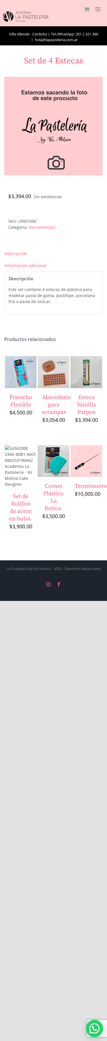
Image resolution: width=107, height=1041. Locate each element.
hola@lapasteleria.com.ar (56, 39)
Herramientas (42, 227)
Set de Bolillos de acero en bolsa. (20, 507)
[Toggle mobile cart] (87, 9)
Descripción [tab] (16, 253)
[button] (94, 1028)
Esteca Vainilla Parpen (86, 405)
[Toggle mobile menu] (98, 9)
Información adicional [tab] (25, 265)
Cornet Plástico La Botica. (53, 497)
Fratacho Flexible (20, 401)
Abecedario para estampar (56, 405)
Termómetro (91, 486)
